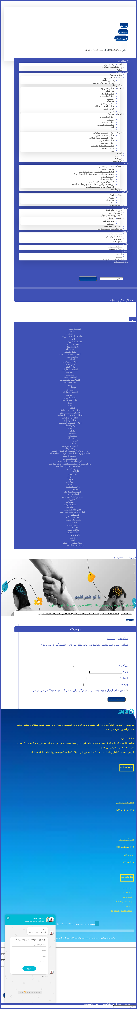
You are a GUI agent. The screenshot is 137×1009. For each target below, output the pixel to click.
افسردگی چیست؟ (126, 840)
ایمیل (124, 678)
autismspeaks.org (123, 901)
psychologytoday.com (121, 911)
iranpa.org (127, 892)
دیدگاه (123, 665)
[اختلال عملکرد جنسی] (124, 795)
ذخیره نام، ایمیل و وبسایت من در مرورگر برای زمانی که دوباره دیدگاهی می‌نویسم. (79, 690)
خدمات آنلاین (128, 855)
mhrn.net (127, 897)
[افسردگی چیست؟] (124, 832)
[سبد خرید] (132, 292)
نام (125, 671)
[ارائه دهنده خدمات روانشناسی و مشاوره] (115, 19)
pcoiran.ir (127, 888)
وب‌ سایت (122, 684)
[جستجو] (88, 278)
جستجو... (127, 278)
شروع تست (130, 620)
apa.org (128, 906)
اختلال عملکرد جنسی (125, 803)
